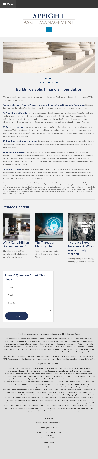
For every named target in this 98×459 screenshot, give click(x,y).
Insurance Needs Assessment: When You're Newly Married (81, 248)
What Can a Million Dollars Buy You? (16, 244)
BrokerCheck (74, 334)
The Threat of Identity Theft (45, 244)
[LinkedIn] (49, 447)
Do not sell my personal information (80, 359)
